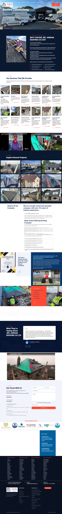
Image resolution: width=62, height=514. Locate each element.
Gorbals (32, 462)
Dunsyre (20, 476)
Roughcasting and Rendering (46, 118)
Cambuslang (9, 476)
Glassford (33, 460)
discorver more (6, 28)
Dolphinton (21, 473)
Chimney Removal (25, 117)
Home (16, 2)
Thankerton (45, 473)
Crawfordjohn (21, 468)
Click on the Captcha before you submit (43, 402)
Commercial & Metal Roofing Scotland (36, 495)
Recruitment (33, 2)
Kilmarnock (33, 473)
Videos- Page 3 (21, 494)
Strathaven (45, 469)
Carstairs (20, 464)
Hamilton (33, 464)
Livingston (33, 471)
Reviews (37, 2)
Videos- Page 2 (21, 493)
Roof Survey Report (15, 117)
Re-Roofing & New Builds (56, 97)
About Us (19, 2)
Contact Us (20, 502)
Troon (44, 471)
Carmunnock (21, 460)
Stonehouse (45, 468)
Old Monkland (45, 462)
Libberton (33, 475)
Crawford (21, 467)
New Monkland (46, 459)
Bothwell (8, 468)
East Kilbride (21, 477)
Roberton (45, 464)
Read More (6, 106)
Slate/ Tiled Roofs (34, 500)
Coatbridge (21, 463)
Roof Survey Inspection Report (36, 505)
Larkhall (32, 468)
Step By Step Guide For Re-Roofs (24, 496)
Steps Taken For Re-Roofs (36, 118)
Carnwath (21, 462)
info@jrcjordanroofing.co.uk (32, 483)
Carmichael (21, 459)
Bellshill (8, 471)
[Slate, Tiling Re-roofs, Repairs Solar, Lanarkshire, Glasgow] (7, 4)
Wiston (44, 477)
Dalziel (20, 472)
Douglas (20, 475)
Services (23, 2)
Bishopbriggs (9, 473)
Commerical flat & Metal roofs (56, 118)
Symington (45, 472)
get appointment (56, 5)
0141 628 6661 (9, 401)
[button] (26, 346)
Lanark (32, 467)
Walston (44, 476)
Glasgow (32, 459)
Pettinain (44, 463)
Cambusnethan (10, 477)
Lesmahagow (33, 472)
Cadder (8, 475)
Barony (8, 463)
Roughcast (33, 508)
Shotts (44, 467)
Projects (28, 2)
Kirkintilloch (33, 476)
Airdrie (8, 459)
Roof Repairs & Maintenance (24, 97)
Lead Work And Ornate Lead (45, 97)
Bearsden (9, 469)
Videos (41, 2)
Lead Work (33, 503)
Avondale (9, 460)
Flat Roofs (13, 96)
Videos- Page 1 (21, 491)
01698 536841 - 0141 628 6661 (49, 483)
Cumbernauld (21, 469)
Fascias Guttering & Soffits (5, 97)
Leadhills (32, 469)
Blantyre (8, 467)
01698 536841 (9, 397)
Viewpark (45, 475)
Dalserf (20, 471)
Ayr (8, 462)
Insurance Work (35, 96)
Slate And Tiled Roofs (4, 118)
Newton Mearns (46, 460)
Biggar (8, 464)
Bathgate (8, 472)
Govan (32, 463)
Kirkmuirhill (33, 477)
